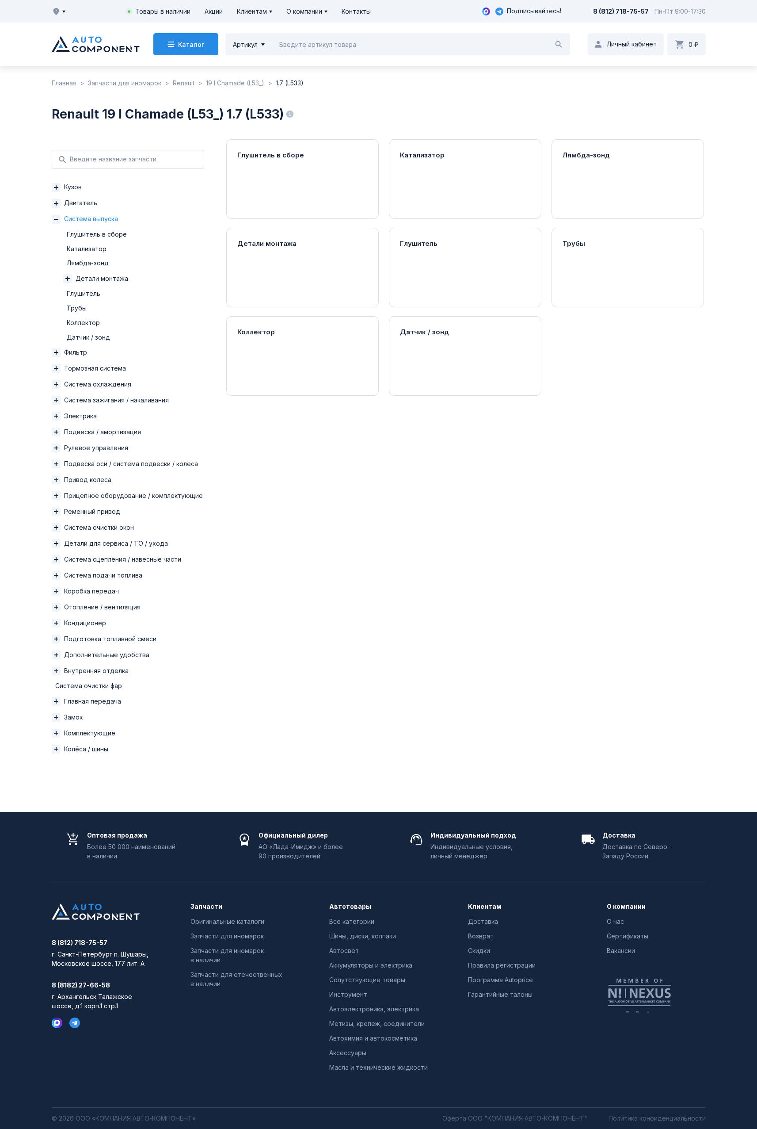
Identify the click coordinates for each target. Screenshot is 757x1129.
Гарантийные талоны (500, 994)
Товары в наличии (162, 11)
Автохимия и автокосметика (373, 1038)
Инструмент (348, 994)
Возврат (481, 936)
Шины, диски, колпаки (362, 936)
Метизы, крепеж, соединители (377, 1023)
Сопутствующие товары (367, 980)
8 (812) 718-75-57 (621, 11)
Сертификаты (627, 936)
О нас (615, 921)
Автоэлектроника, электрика (374, 1009)
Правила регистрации (502, 965)
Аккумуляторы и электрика (370, 965)
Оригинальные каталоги (227, 921)
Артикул (245, 44)
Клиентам (252, 11)
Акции (214, 11)
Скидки (479, 950)
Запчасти (206, 906)
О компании (304, 11)
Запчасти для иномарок (227, 936)
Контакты (356, 11)
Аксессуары (347, 1052)
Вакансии (621, 950)
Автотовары (350, 906)
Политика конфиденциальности (657, 1118)
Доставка (483, 921)
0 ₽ (694, 44)
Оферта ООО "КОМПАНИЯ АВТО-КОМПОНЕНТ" (514, 1118)
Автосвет (344, 950)
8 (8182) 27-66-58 (81, 985)
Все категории (351, 921)
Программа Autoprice (500, 980)
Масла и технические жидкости (378, 1067)
